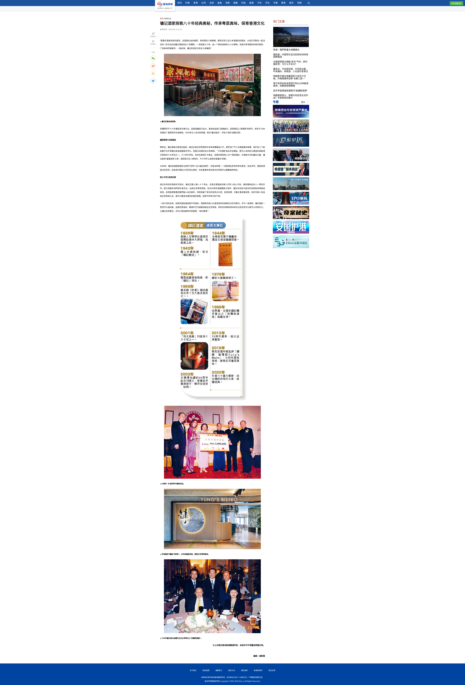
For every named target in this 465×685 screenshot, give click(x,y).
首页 (161, 18)
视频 (299, 3)
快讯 (179, 3)
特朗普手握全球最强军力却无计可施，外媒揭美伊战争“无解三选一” (289, 77)
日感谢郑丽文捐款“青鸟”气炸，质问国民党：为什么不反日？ (290, 63)
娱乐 (291, 3)
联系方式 (231, 670)
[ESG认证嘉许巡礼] (291, 247)
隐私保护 (244, 670)
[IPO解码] (291, 204)
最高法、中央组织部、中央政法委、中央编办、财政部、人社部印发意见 (290, 70)
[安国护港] (291, 233)
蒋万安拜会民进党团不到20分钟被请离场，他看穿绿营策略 (290, 84)
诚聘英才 (218, 670)
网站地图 (206, 670)
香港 (195, 3)
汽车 (259, 3)
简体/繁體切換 (456, 3)
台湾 (203, 3)
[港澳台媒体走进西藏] (291, 132)
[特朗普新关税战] (291, 175)
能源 (251, 3)
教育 (283, 3)
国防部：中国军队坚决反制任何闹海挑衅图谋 (290, 55)
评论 (267, 3)
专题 (275, 3)
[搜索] (309, 3)
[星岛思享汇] (291, 117)
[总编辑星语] (291, 146)
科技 (243, 3)
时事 (187, 3)
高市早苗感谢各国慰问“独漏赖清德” (290, 90)
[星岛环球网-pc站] (165, 11)
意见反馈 (271, 670)
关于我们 (193, 670)
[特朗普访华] (291, 160)
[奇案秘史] (291, 218)
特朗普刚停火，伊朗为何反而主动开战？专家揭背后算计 (290, 96)
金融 (219, 3)
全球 (211, 3)
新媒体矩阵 (258, 670)
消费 (227, 3)
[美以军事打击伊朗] (291, 189)
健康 (235, 3)
